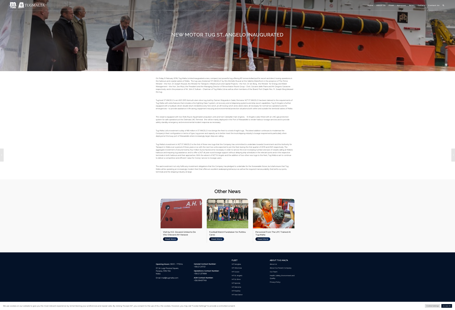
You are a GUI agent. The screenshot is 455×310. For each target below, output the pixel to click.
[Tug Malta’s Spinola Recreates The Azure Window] (453, 155)
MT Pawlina (236, 291)
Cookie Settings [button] (432, 306)
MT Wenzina (236, 287)
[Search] (443, 5)
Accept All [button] (447, 306)
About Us (273, 264)
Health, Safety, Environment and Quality (282, 277)
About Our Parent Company (280, 268)
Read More (170, 239)
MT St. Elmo (236, 279)
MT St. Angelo (237, 275)
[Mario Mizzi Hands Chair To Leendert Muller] (2, 155)
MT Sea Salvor (237, 295)
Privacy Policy (275, 282)
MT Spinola (236, 283)
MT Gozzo (235, 272)
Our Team (273, 272)
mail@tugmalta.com (169, 278)
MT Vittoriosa (237, 268)
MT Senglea (236, 264)
